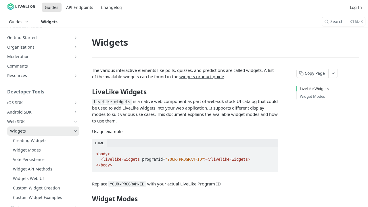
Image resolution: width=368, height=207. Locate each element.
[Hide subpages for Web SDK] (75, 121)
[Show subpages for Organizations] (75, 47)
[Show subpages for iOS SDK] (75, 102)
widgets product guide (201, 76)
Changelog (111, 7)
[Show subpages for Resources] (75, 75)
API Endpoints (79, 7)
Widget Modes (312, 96)
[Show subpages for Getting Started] (75, 37)
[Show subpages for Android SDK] (75, 112)
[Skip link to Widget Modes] (88, 198)
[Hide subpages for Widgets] (75, 131)
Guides (51, 7)
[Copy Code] (271, 152)
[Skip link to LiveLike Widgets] (88, 92)
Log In (356, 7)
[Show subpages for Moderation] (75, 56)
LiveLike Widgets (314, 88)
